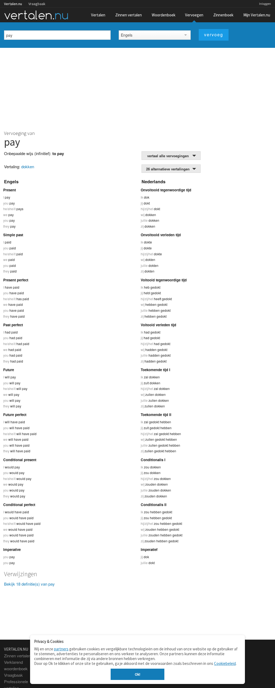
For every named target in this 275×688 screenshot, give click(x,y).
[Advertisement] (137, 88)
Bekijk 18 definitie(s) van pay (29, 584)
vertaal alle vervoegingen (168, 155)
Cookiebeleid (225, 663)
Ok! (137, 674)
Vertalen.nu (13, 3)
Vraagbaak (36, 3)
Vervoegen (194, 14)
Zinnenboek (223, 14)
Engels (126, 35)
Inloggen (265, 4)
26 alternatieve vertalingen (168, 168)
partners (61, 648)
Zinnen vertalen (128, 14)
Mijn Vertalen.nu (256, 14)
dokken (27, 166)
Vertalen (98, 14)
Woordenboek (163, 14)
